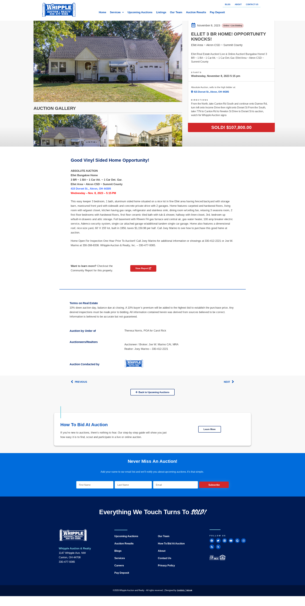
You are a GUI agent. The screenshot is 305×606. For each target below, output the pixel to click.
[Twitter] (218, 540)
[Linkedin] (224, 540)
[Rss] (212, 546)
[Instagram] (243, 540)
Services (115, 12)
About (161, 551)
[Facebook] (212, 540)
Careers (119, 565)
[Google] (237, 540)
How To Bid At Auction (171, 543)
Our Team (176, 12)
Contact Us (164, 558)
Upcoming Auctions (140, 12)
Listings (161, 12)
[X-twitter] (218, 546)
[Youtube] (231, 540)
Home (102, 12)
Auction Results (196, 12)
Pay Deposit (217, 12)
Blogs (118, 551)
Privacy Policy (166, 565)
